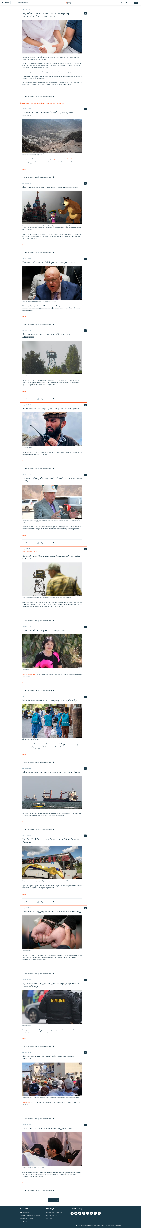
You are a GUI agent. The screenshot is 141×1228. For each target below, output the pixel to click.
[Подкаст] (99, 1213)
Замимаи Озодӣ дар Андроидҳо (54, 1212)
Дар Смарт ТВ (49, 1218)
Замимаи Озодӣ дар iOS (52, 1215)
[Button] (31, 97)
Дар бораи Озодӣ (25, 1212)
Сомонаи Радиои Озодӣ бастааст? (30, 1215)
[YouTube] (126, 3)
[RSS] (95, 1213)
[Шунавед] (131, 3)
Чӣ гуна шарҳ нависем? (27, 1218)
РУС (122, 2)
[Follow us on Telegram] (91, 1213)
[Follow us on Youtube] (79, 1213)
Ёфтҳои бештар (53, 1200)
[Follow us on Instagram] (83, 1213)
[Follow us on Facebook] (75, 1213)
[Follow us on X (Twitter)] (87, 1213)
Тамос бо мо (23, 1221)
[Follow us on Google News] (72, 1213)
